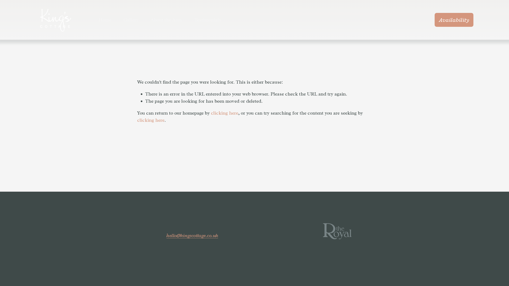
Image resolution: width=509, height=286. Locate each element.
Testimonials (207, 20)
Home (105, 20)
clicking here (224, 113)
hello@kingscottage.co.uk (192, 236)
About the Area (166, 20)
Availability (454, 20)
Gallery (131, 20)
